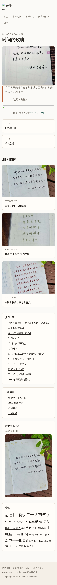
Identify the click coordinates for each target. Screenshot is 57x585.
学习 (21, 522)
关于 (6, 23)
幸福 (34, 521)
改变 (19, 535)
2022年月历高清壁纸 (19, 379)
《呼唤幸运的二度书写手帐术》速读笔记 (29, 323)
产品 (6, 16)
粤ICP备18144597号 (21, 568)
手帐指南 (29, 16)
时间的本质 (14, 338)
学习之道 (9, 141)
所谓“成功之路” (16, 369)
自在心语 (19, 34)
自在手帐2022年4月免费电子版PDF (26, 354)
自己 (46, 541)
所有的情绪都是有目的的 (21, 359)
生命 (45, 534)
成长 (18, 528)
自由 (10, 546)
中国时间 (17, 16)
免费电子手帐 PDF (17, 398)
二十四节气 (36, 515)
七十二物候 (17, 515)
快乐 (41, 522)
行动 (16, 546)
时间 (24, 534)
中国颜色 (12, 413)
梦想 (37, 535)
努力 (11, 521)
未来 (31, 534)
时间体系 (12, 408)
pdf (6, 515)
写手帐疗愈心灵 (16, 328)
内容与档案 (43, 16)
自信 (31, 541)
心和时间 (12, 348)
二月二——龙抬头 (17, 364)
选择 (26, 545)
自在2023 (38, 541)
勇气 (16, 522)
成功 (12, 528)
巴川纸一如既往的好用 (19, 374)
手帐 (23, 528)
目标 (25, 540)
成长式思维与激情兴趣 (19, 333)
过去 (21, 546)
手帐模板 (42, 528)
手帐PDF (31, 528)
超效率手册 (11, 125)
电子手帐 (15, 540)
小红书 (27, 522)
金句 (31, 546)
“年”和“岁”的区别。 (17, 343)
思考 (46, 521)
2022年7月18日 (37, 112)
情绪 (7, 528)
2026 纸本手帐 (15, 403)
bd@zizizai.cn (8, 572)
